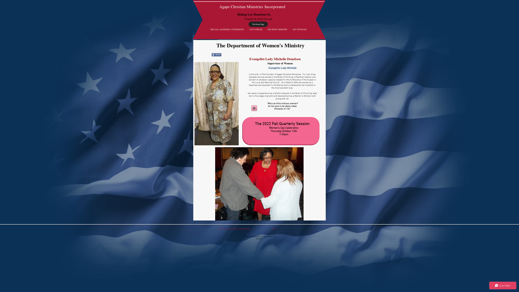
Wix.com (259, 238)
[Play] (254, 108)
